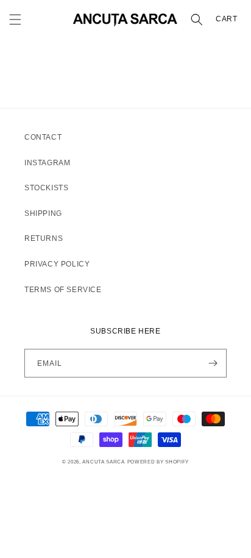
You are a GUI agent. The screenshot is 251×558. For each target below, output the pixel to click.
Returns (43, 238)
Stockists (46, 188)
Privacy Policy (57, 264)
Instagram (47, 163)
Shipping (43, 213)
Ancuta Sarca (103, 462)
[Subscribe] (212, 363)
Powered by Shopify (158, 462)
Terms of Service (63, 289)
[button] (15, 19)
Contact (43, 137)
